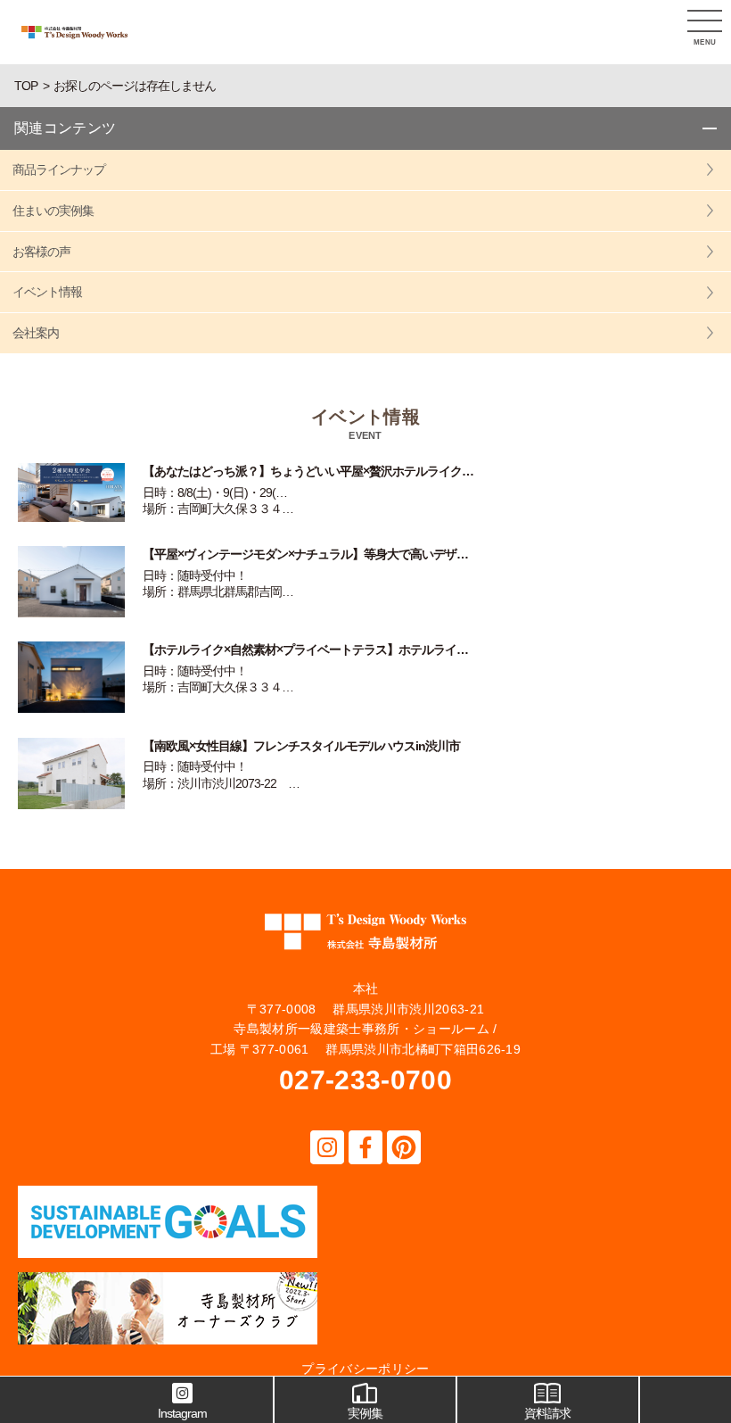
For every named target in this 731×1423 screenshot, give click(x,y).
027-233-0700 (365, 1080)
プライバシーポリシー (365, 1368)
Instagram (182, 1413)
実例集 (365, 1413)
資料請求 (547, 1413)
